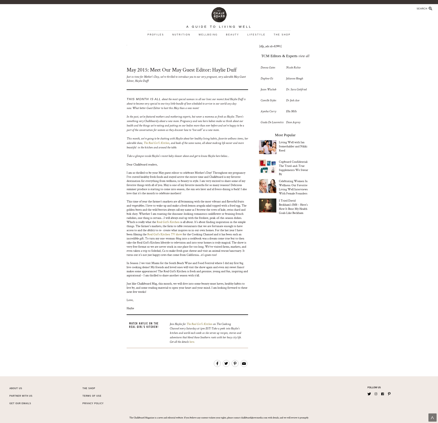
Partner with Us (21, 396)
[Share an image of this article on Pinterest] (235, 363)
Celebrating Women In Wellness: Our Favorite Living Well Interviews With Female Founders (293, 187)
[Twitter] (369, 393)
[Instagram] (376, 393)
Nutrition (181, 34)
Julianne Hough (294, 78)
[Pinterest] (389, 393)
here (191, 342)
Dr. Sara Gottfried (296, 89)
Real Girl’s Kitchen (168, 222)
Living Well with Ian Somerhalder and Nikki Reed (293, 146)
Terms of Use (91, 396)
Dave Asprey (293, 122)
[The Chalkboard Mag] (219, 14)
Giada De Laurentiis (272, 122)
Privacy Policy (93, 403)
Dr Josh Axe (292, 100)
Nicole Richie (293, 67)
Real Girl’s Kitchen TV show (164, 234)
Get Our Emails (20, 403)
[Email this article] (244, 363)
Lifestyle (256, 34)
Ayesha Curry (268, 111)
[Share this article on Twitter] (226, 363)
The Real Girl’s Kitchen (156, 143)
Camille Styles (268, 100)
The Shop (282, 34)
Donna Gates (268, 67)
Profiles (155, 34)
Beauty (232, 34)
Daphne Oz (267, 78)
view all (303, 56)
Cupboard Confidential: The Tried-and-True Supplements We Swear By (293, 168)
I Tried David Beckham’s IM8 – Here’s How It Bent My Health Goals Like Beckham (293, 206)
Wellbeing (208, 34)
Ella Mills (291, 111)
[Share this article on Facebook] (217, 363)
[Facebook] (382, 393)
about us (15, 388)
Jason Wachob (268, 89)
